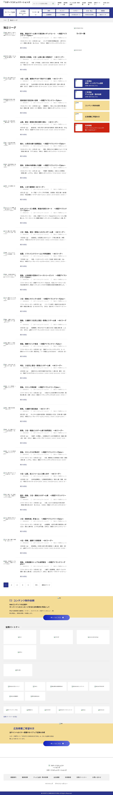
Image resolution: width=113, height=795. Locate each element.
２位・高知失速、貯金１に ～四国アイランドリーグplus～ (42, 519)
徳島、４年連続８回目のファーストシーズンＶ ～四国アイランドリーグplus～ (43, 276)
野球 (49, 11)
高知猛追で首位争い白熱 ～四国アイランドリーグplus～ (41, 100)
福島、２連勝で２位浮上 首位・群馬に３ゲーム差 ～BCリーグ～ (43, 321)
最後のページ (46, 585)
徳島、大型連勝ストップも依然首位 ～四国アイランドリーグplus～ (42, 563)
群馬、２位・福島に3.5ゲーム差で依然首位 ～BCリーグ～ (42, 430)
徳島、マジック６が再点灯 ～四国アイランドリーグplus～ (42, 452)
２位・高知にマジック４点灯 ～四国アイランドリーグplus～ (42, 299)
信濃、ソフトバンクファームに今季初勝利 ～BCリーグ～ (41, 253)
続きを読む (23, 48)
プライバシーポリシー (61, 783)
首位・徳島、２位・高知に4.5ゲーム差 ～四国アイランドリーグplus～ (43, 496)
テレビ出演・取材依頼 (40, 777)
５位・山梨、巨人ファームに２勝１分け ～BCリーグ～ (40, 474)
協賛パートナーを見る (10, 717)
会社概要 (56, 777)
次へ (36, 585)
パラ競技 (62, 14)
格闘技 (103, 11)
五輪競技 (48, 14)
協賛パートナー (82, 777)
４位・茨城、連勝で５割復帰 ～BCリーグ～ (36, 540)
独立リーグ (103, 14)
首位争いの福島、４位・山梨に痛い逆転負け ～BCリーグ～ (42, 57)
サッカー (62, 11)
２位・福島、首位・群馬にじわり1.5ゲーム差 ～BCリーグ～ (42, 232)
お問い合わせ (96, 777)
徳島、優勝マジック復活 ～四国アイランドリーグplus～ (41, 344)
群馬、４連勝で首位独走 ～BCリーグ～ (35, 409)
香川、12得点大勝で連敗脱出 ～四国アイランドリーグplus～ (43, 143)
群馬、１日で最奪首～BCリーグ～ (32, 187)
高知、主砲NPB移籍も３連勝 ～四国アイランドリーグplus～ (43, 165)
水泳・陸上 (89, 11)
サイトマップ (49, 783)
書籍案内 (13, 777)
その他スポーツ (76, 14)
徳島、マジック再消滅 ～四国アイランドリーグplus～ (40, 387)
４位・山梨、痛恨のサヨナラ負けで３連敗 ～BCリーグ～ (41, 78)
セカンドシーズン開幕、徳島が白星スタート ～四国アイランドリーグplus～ (43, 209)
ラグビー (75, 11)
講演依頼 (25, 777)
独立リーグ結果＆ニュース (60, 37)
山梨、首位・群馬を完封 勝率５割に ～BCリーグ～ (39, 122)
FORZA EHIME (89, 14)
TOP (5, 20)
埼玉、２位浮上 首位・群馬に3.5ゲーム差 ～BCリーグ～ (41, 365)
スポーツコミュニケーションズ (40, 37)
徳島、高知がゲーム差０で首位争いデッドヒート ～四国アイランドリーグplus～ (43, 34)
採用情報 (68, 777)
